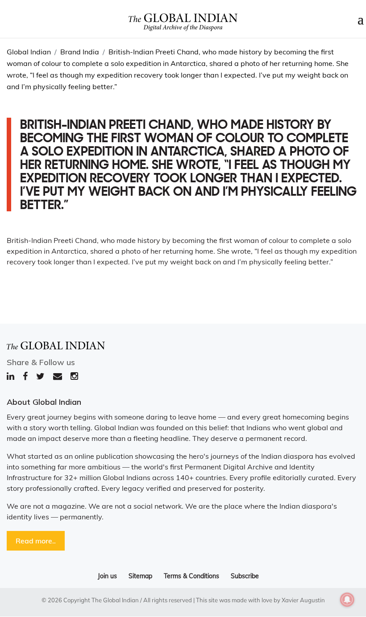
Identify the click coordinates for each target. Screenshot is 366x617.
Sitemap (140, 576)
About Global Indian (44, 402)
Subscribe (245, 576)
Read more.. (36, 540)
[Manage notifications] (347, 599)
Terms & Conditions (191, 576)
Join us (107, 576)
